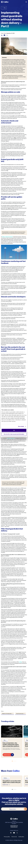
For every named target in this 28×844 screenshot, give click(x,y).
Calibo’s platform (11, 438)
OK (14, 430)
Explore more (7, 754)
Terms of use (14, 836)
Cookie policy (21, 836)
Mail (4, 35)
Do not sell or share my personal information (14, 434)
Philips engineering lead (7, 236)
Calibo (20, 662)
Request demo (12, 809)
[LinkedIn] (11, 833)
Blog (5, 7)
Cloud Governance (20, 713)
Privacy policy (7, 836)
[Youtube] (14, 833)
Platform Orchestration (7, 713)
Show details (21, 426)
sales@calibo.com (14, 825)
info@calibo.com (14, 826)
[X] (17, 833)
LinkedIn (2, 35)
